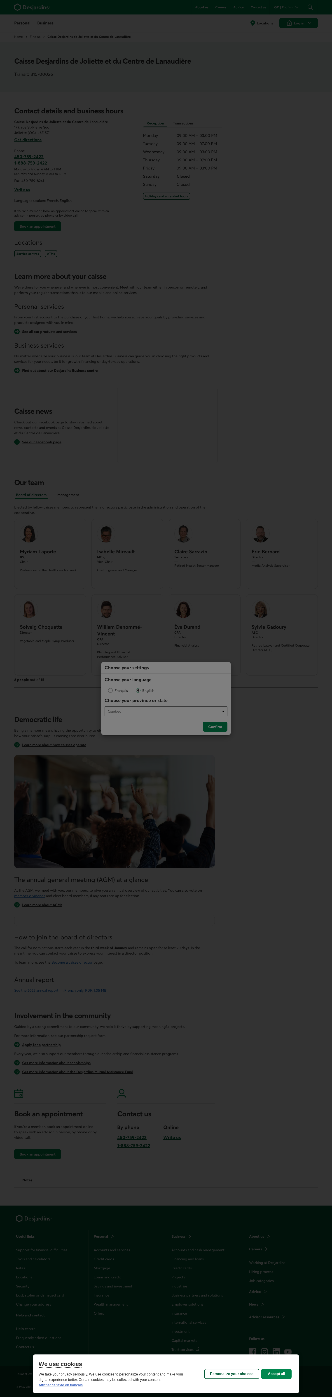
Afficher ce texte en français (61, 1385)
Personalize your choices (231, 1374)
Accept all (276, 1374)
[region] (166, 1373)
